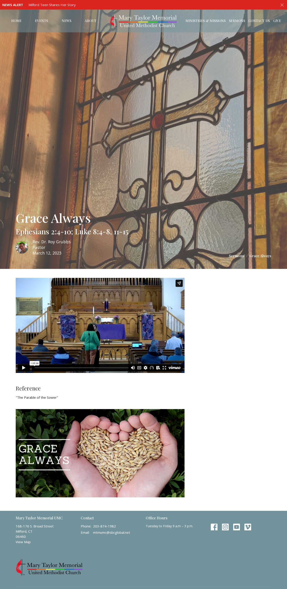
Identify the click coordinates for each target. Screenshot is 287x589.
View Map (23, 542)
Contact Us (259, 20)
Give (277, 20)
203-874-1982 (104, 526)
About (90, 20)
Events (41, 20)
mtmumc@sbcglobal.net (111, 532)
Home (16, 20)
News (66, 20)
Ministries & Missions (205, 20)
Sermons (237, 20)
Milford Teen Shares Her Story (52, 4)
